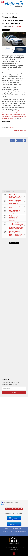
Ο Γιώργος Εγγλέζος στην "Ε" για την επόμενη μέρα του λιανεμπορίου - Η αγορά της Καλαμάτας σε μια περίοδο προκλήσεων (16, 225)
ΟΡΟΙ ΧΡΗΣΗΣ (5, 531)
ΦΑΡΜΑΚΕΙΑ (8, 528)
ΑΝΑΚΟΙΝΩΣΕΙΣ (22, 531)
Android (16, 518)
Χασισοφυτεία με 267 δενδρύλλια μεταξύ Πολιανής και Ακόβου (15, 212)
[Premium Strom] (14, 49)
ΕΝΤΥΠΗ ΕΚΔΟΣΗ (14, 524)
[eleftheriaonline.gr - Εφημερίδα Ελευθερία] (14, 4)
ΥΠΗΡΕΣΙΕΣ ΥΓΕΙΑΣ (18, 528)
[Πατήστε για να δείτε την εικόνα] (14, 38)
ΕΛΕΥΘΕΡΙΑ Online (16, 26)
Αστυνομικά (11, 127)
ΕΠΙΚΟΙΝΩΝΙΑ (14, 534)
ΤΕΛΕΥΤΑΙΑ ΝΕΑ (9, 192)
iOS (10, 518)
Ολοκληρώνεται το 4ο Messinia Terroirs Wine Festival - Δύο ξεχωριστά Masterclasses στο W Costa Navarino (15, 234)
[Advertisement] (14, 285)
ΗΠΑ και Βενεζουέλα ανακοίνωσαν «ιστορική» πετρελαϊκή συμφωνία (16, 196)
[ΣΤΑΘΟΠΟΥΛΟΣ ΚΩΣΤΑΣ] (14, 540)
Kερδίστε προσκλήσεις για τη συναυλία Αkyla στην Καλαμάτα (15, 202)
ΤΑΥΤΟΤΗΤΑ (14, 531)
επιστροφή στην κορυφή (20, 130)
